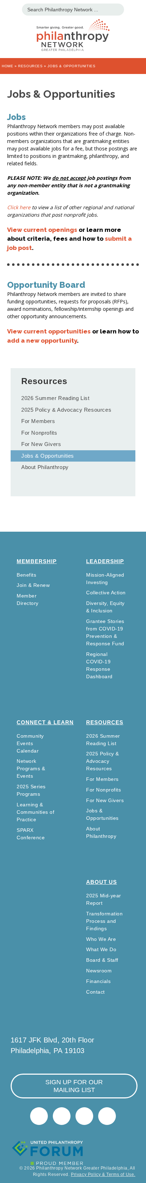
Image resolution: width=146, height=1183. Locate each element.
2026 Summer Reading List (55, 398)
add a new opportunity (42, 340)
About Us (101, 882)
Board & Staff (102, 960)
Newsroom (99, 970)
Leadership (105, 561)
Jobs (16, 117)
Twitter (39, 1116)
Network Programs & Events (31, 768)
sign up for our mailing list (74, 1086)
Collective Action (106, 592)
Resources (30, 66)
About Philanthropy (45, 467)
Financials (98, 981)
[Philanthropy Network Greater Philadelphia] (73, 26)
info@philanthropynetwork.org (84, 1116)
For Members (38, 421)
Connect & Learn (45, 722)
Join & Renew (33, 585)
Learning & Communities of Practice (35, 812)
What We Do (101, 949)
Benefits (26, 575)
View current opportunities (49, 331)
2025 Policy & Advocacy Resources (66, 410)
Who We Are (101, 939)
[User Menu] (137, 8)
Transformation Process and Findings (104, 921)
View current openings (42, 229)
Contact (95, 992)
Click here (18, 207)
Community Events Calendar (30, 743)
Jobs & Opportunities (47, 456)
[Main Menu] (9, 8)
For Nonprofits (39, 433)
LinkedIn (62, 1116)
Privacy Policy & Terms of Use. (103, 1174)
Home (7, 66)
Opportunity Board (46, 285)
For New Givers (41, 444)
